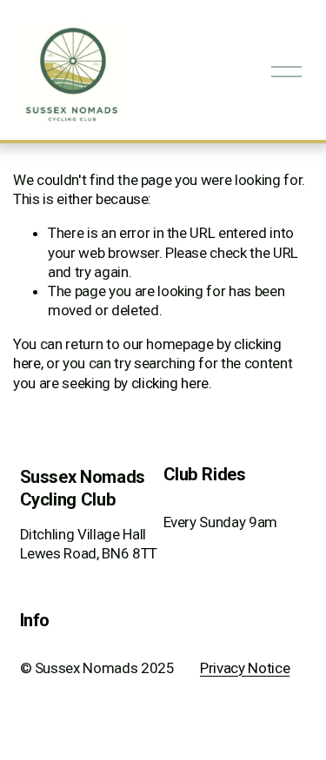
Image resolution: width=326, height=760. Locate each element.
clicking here (170, 383)
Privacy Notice (244, 668)
